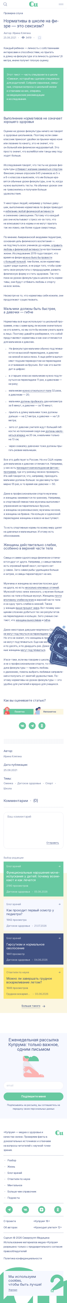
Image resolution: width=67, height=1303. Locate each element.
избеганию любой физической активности (29, 211)
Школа (8, 788)
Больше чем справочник (21, 1191)
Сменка (8, 783)
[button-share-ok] (41, 725)
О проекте (10, 1221)
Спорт (49, 783)
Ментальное (14, 1185)
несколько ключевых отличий (42, 587)
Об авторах (10, 1227)
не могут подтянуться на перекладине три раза (31, 633)
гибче (47, 620)
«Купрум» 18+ (42, 1221)
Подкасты (13, 1198)
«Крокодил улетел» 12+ (48, 1227)
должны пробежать (32, 401)
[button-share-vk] (22, 725)
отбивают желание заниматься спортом (38, 169)
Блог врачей (13, 866)
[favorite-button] (39, 37)
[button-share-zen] (41, 1209)
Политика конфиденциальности (23, 1258)
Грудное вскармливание (18, 993)
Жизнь (11, 1167)
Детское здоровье (29, 783)
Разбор (11, 1160)
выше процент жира (27, 607)
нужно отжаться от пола (36, 390)
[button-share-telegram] (32, 725)
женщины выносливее (28, 620)
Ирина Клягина (22, 33)
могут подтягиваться (33, 650)
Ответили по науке (17, 972)
